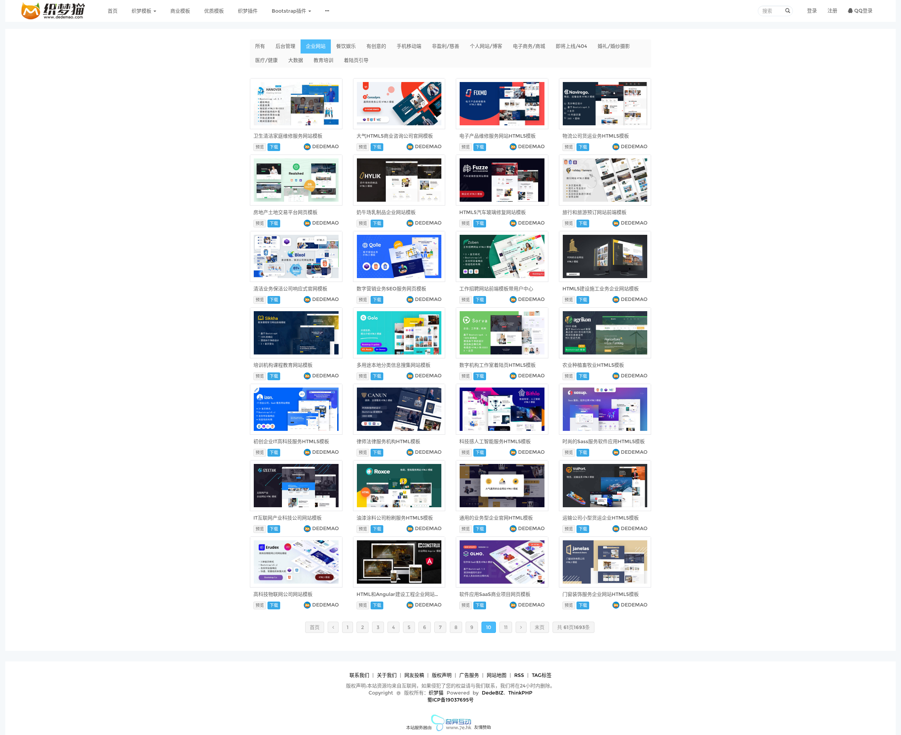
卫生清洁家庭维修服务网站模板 (287, 136)
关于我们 (387, 675)
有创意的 (376, 46)
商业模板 (180, 11)
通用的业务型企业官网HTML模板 (496, 518)
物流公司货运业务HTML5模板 (595, 136)
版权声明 (442, 675)
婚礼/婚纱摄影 (614, 46)
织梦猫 (436, 693)
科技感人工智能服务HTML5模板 (495, 441)
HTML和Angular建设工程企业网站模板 (401, 594)
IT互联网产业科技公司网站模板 (287, 518)
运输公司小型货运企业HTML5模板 (600, 518)
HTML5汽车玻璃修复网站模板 (492, 212)
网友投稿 (414, 675)
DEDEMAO (325, 146)
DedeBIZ (492, 693)
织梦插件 (248, 11)
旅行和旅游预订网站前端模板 (594, 212)
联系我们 (359, 675)
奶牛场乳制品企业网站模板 (386, 212)
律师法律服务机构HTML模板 (388, 441)
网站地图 (496, 675)
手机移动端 (409, 46)
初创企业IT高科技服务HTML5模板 (291, 441)
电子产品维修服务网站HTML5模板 (497, 136)
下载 (274, 147)
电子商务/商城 (529, 46)
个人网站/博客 (486, 46)
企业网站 (316, 46)
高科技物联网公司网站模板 (283, 594)
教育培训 (323, 60)
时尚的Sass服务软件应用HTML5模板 (603, 441)
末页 (539, 627)
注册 (832, 10)
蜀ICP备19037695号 (450, 700)
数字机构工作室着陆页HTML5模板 (497, 365)
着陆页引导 (356, 60)
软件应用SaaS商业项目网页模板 (494, 594)
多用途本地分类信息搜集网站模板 (393, 365)
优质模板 (214, 11)
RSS (519, 675)
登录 (812, 10)
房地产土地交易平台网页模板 (285, 212)
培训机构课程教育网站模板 (283, 365)
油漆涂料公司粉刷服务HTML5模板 (395, 518)
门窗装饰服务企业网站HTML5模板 (600, 594)
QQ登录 (862, 10)
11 (506, 627)
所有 (260, 46)
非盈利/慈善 (445, 46)
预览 (260, 147)
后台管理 (285, 46)
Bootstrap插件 (290, 11)
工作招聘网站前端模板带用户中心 (496, 288)
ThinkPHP (520, 693)
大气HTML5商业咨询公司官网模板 (395, 136)
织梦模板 (142, 11)
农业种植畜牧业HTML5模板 (593, 365)
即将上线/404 (571, 46)
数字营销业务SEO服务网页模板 (391, 288)
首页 (113, 11)
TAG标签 (542, 675)
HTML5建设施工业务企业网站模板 (600, 288)
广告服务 (469, 675)
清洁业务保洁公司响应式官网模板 (290, 288)
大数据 (295, 60)
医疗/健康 (266, 60)
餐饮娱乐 (346, 46)
